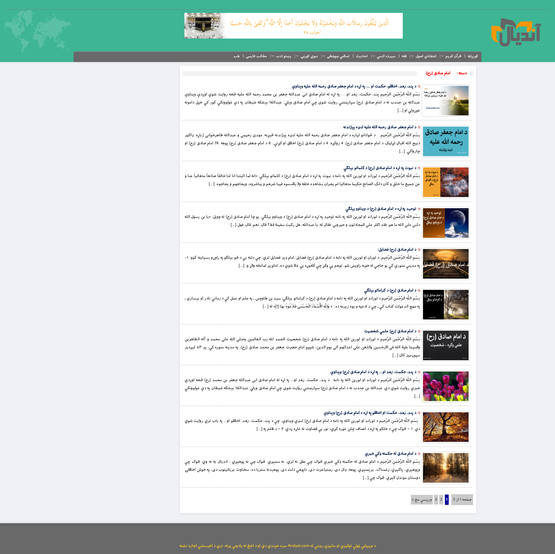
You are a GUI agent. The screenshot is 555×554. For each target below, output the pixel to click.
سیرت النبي (386, 56)
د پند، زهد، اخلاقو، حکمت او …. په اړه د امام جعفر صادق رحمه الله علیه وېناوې (354, 86)
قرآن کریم (453, 56)
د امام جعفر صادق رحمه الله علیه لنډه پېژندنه (379, 127)
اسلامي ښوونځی (338, 56)
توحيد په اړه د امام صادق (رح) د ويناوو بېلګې (381, 209)
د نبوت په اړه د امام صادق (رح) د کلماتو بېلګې (380, 168)
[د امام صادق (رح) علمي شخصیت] (445, 345)
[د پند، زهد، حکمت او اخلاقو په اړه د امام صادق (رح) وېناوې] (445, 427)
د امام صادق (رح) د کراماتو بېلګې (390, 290)
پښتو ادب (283, 56)
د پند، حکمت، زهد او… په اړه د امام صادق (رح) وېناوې (373, 372)
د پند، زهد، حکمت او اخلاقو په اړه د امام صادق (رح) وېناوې (370, 413)
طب (236, 56)
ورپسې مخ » (422, 500)
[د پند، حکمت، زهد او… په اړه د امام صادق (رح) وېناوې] (445, 386)
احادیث (362, 56)
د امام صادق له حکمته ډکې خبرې (390, 454)
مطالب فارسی (256, 56)
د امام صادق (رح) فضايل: (397, 250)
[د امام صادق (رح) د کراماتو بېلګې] (445, 304)
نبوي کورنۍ (309, 56)
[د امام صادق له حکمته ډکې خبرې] (445, 468)
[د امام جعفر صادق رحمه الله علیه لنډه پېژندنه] (445, 141)
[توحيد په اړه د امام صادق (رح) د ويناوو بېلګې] (445, 223)
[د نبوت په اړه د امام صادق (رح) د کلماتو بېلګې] (445, 182)
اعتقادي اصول (426, 56)
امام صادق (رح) (438, 73)
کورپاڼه (473, 56)
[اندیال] (516, 32)
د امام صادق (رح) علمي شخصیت (390, 331)
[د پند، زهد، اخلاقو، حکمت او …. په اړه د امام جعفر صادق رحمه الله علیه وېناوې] (445, 100)
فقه (404, 56)
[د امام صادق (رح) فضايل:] (445, 264)
